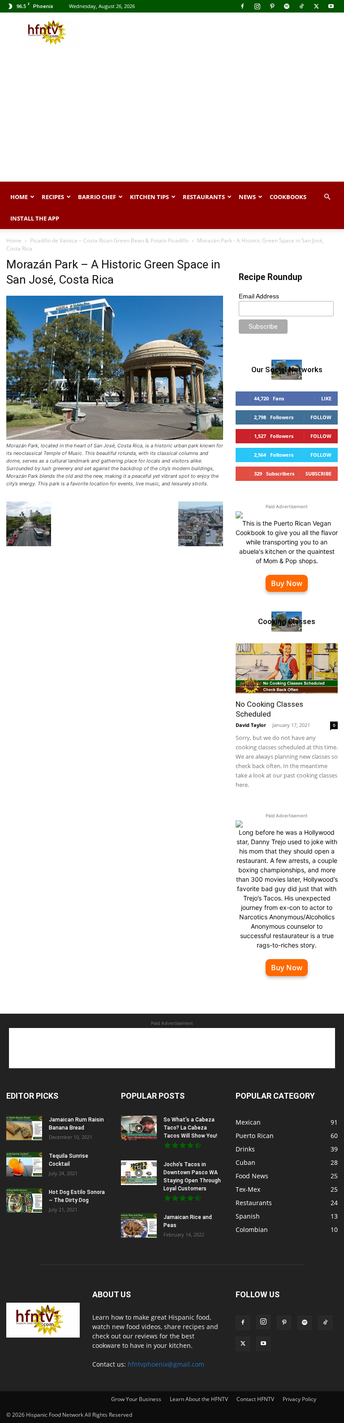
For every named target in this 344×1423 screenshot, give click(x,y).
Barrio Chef (97, 197)
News (247, 197)
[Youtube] (331, 6)
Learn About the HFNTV (199, 1399)
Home (19, 197)
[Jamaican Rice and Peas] (139, 1225)
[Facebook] (242, 6)
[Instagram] (257, 6)
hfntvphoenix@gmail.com (166, 1364)
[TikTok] (301, 6)
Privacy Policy (299, 1399)
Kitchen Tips (149, 197)
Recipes (53, 197)
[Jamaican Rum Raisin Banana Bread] (24, 1128)
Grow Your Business (136, 1399)
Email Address (259, 296)
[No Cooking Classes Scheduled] (287, 668)
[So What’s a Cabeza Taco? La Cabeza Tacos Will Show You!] (139, 1128)
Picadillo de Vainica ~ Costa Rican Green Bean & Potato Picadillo (109, 240)
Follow (320, 417)
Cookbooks (288, 197)
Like (326, 398)
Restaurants (204, 197)
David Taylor (251, 725)
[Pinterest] (272, 6)
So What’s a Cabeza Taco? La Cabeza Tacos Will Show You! (190, 1128)
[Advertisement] (232, 32)
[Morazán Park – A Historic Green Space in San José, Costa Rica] (114, 437)
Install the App (34, 218)
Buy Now (286, 583)
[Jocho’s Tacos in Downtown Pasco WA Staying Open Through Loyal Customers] (139, 1172)
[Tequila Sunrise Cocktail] (24, 1164)
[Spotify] (286, 6)
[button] (327, 197)
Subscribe (318, 473)
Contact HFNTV (255, 1399)
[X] (316, 6)
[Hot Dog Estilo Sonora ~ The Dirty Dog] (24, 1200)
